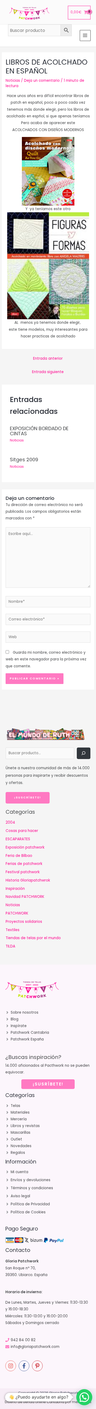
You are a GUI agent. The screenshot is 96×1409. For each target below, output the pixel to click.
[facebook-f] (25, 1365)
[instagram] (11, 1365)
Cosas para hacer (22, 830)
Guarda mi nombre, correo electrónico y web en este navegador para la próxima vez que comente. (46, 659)
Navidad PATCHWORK (25, 896)
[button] (84, 1397)
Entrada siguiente (48, 371)
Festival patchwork (23, 872)
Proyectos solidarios (24, 921)
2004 (10, 822)
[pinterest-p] (38, 1365)
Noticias (13, 80)
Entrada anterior (48, 358)
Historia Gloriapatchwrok (28, 880)
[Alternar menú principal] (85, 35)
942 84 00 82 (23, 1340)
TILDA (10, 946)
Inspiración (15, 888)
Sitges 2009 (24, 459)
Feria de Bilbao (19, 855)
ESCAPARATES (18, 839)
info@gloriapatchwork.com (35, 1346)
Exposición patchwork (25, 847)
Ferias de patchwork (24, 863)
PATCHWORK (17, 913)
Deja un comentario (42, 80)
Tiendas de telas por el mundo (33, 937)
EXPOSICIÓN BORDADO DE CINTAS (39, 431)
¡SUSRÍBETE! (48, 1084)
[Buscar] (83, 753)
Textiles (12, 929)
